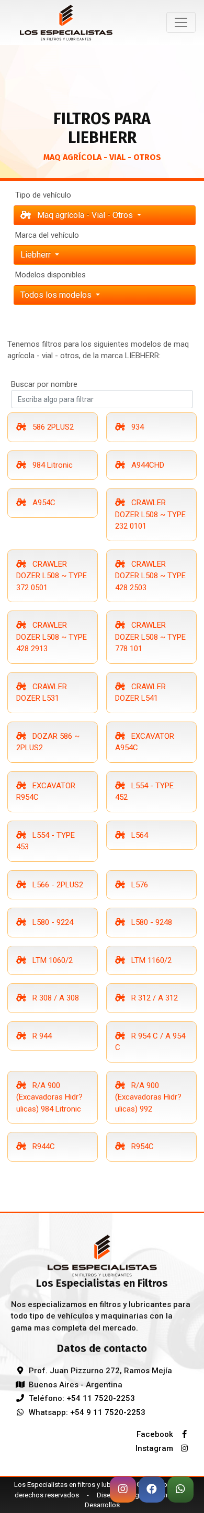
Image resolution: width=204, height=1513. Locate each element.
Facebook (156, 1434)
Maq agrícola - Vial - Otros (85, 215)
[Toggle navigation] (181, 22)
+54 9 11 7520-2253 (107, 1412)
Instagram (155, 1448)
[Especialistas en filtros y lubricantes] (102, 1255)
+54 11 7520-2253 (100, 1398)
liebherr (36, 255)
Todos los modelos (57, 295)
